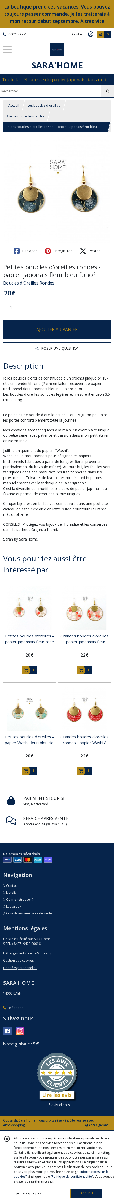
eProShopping (14, 1125)
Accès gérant (98, 1125)
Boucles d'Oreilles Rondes (28, 283)
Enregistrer (62, 250)
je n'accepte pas (28, 1193)
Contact (78, 34)
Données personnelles (20, 968)
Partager (29, 250)
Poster (93, 250)
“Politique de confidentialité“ (72, 1176)
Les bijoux (13, 906)
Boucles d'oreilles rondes (25, 116)
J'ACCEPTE (86, 1193)
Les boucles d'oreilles (44, 105)
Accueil (13, 105)
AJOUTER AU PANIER (57, 329)
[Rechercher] (107, 91)
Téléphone (14, 1008)
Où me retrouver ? (19, 899)
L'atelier (11, 892)
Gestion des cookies (18, 960)
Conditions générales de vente (28, 913)
